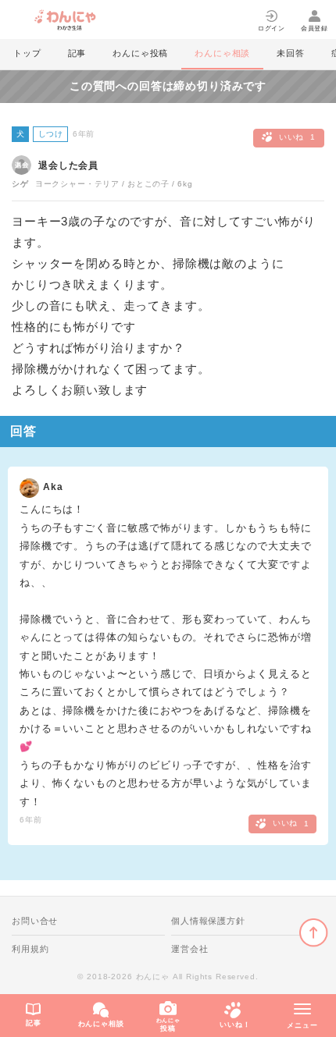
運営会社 (189, 949)
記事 (77, 53)
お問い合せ (35, 920)
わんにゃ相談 (222, 53)
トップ (27, 53)
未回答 (291, 53)
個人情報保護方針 (208, 920)
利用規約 (30, 949)
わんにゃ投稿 (140, 53)
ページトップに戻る (313, 932)
